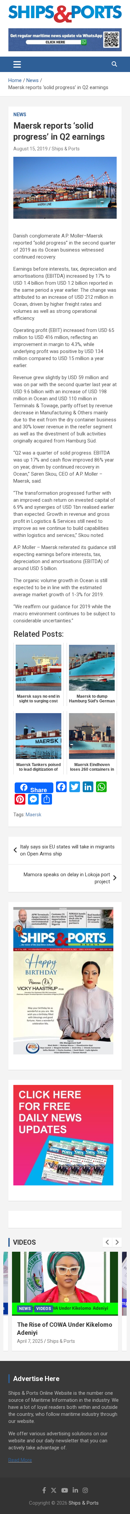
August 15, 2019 (30, 148)
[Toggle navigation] (17, 64)
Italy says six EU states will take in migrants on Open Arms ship (67, 850)
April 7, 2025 (30, 1341)
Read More (20, 1460)
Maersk (33, 814)
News (19, 114)
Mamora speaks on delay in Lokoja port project (67, 878)
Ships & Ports (66, 148)
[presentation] (107, 1242)
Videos (43, 1308)
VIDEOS (24, 1242)
